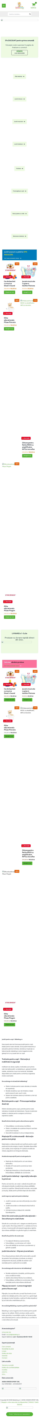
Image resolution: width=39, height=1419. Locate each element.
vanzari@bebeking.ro (13, 1334)
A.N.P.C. (4, 1372)
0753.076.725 (6, 1332)
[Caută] (30, 14)
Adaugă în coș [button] (27, 292)
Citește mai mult (9, 292)
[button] (19, 76)
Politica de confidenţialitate (10, 1367)
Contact (4, 1358)
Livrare (4, 1351)
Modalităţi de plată (8, 1349)
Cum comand (6, 1346)
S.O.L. (4, 1374)
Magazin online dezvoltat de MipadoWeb (15, 1402)
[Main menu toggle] (4, 6)
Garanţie (4, 1355)
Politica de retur (7, 1353)
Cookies (4, 1370)
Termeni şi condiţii (7, 1365)
